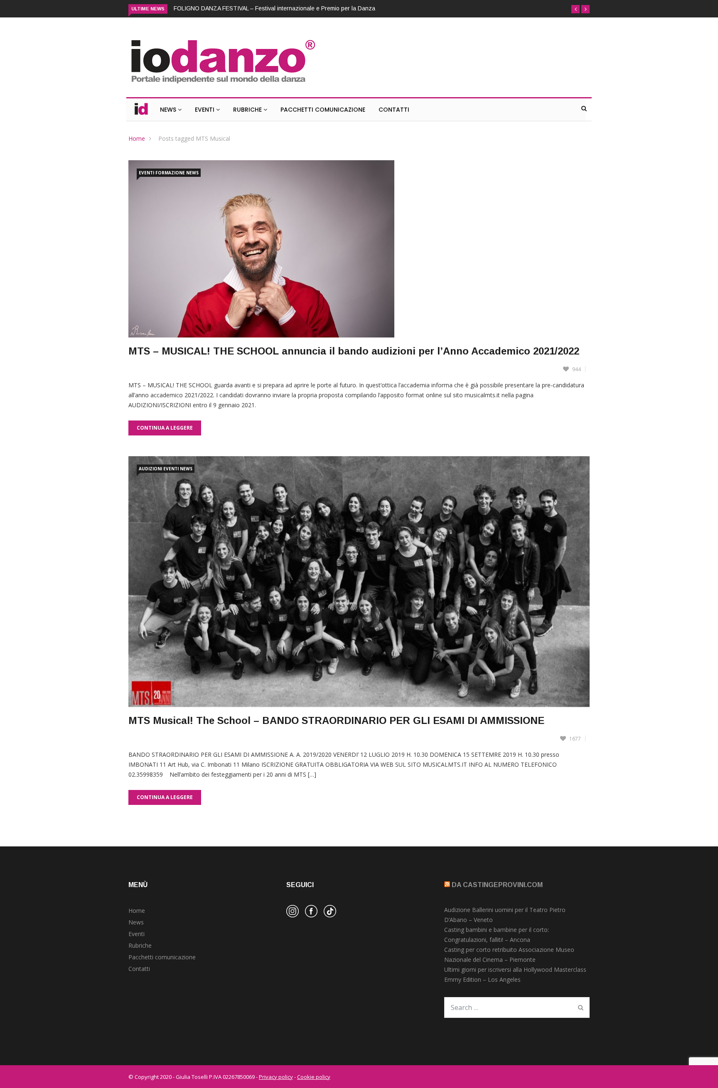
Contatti (394, 109)
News (169, 109)
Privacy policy (276, 1077)
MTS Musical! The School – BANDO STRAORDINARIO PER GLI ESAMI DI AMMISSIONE (336, 720)
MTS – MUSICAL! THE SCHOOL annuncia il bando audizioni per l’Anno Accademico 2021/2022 (353, 351)
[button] (575, 9)
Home (136, 138)
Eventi (205, 109)
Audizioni (150, 469)
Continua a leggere (165, 427)
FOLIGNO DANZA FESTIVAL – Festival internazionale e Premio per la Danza (274, 8)
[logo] (222, 84)
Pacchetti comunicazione (162, 957)
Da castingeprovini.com (497, 884)
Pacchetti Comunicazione (322, 109)
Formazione (170, 173)
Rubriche (248, 109)
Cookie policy (313, 1077)
